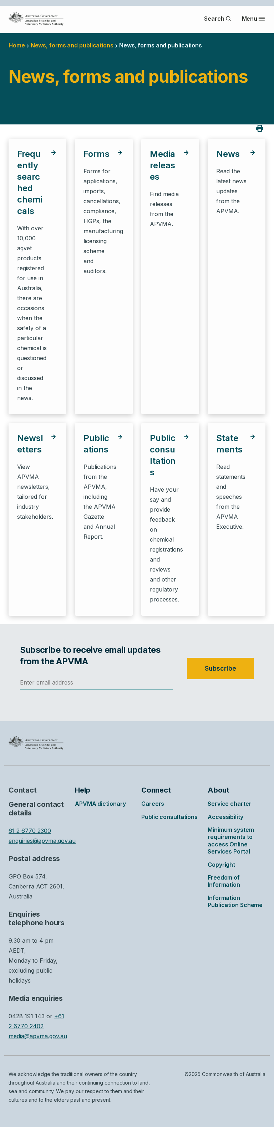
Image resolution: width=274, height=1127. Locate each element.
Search (214, 18)
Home (17, 45)
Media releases (162, 165)
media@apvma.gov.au (38, 1036)
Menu (250, 18)
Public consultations (163, 455)
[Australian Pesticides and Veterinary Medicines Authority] (36, 18)
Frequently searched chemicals (29, 182)
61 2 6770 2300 (30, 830)
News (228, 154)
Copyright (221, 864)
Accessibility (225, 816)
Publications (96, 444)
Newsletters (30, 444)
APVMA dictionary (100, 803)
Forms (96, 154)
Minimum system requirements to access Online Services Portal (231, 840)
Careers (152, 803)
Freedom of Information (224, 881)
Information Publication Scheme (235, 901)
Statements (229, 444)
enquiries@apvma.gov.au (42, 840)
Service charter (230, 803)
